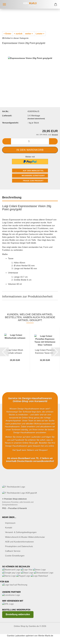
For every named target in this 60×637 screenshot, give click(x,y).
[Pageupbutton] (52, 632)
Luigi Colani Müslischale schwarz (15, 351)
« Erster (7, 33)
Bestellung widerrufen (18, 614)
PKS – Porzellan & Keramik (14, 508)
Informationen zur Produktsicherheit (27, 296)
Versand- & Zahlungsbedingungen (21, 532)
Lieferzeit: (7, 115)
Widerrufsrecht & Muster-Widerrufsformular (25, 537)
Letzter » (40, 33)
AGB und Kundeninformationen (19, 541)
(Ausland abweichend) (36, 118)
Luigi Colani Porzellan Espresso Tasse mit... (45, 351)
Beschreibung (11, 197)
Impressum (10, 523)
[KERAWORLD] (30, 4)
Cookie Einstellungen (14, 555)
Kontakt (8, 527)
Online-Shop (19, 626)
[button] (6, 141)
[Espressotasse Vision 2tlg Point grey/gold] (30, 69)
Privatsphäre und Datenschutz (19, 546)
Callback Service (12, 551)
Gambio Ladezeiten (16, 635)
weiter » (29, 33)
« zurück (18, 33)
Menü (4, 4)
